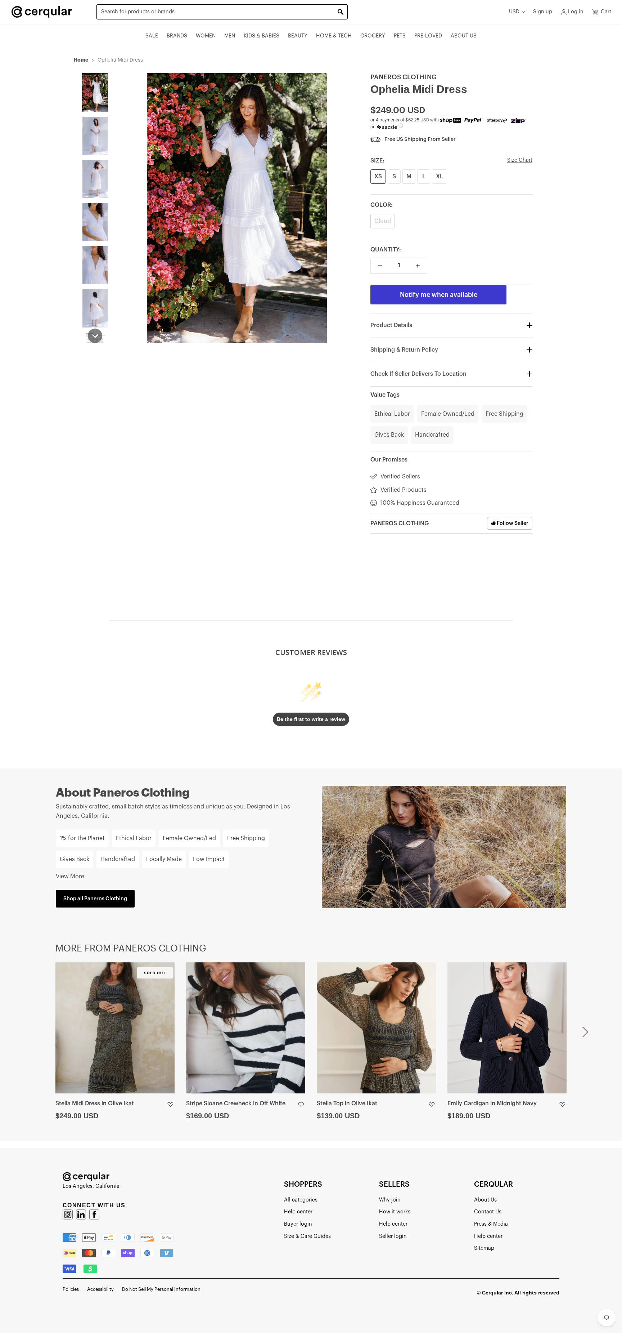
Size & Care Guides (307, 1236)
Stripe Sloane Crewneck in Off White (235, 1103)
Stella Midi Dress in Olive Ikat (94, 1103)
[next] (585, 1035)
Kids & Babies (261, 36)
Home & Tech (334, 36)
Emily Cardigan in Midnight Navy (492, 1103)
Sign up (542, 11)
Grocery (372, 36)
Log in (575, 11)
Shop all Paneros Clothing (95, 898)
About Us (464, 36)
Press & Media (491, 1224)
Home (80, 59)
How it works (394, 1211)
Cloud (382, 221)
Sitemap (484, 1248)
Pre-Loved (428, 36)
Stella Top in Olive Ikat (347, 1103)
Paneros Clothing (403, 77)
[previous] (37, 1035)
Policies (71, 1289)
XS (378, 176)
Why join (390, 1200)
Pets (400, 36)
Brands (177, 36)
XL (439, 176)
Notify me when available (438, 294)
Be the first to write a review (311, 719)
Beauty (297, 36)
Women (206, 36)
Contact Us (487, 1211)
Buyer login (298, 1224)
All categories (300, 1200)
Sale (151, 36)
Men (229, 36)
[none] (95, 92)
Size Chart (519, 160)
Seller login (393, 1236)
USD (514, 11)
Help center (298, 1211)
